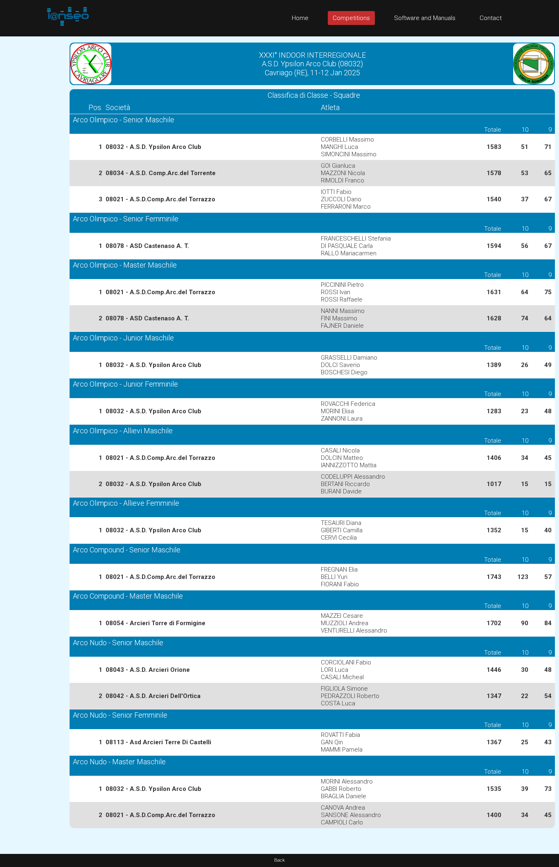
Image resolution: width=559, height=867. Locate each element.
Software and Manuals (424, 18)
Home (300, 18)
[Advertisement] (32, 159)
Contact (491, 18)
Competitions (351, 18)
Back (279, 860)
